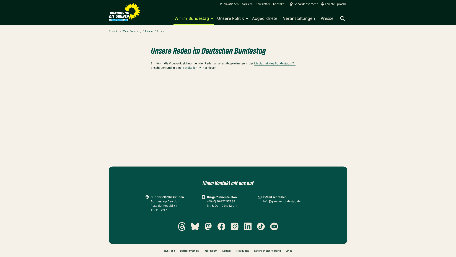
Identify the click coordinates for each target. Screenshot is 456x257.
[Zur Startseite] (124, 12)
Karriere (247, 4)
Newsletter (262, 4)
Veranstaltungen (299, 18)
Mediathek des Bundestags (272, 63)
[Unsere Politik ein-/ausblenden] (247, 19)
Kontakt (278, 4)
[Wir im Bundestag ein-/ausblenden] (212, 19)
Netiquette (242, 250)
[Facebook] (221, 226)
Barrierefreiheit (189, 250)
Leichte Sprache (336, 4)
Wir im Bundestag (192, 18)
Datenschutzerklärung (267, 250)
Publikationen (229, 4)
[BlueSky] (195, 226)
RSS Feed (169, 250)
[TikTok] (260, 226)
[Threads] (181, 226)
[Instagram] (234, 226)
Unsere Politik (230, 18)
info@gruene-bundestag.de (281, 201)
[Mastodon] (208, 226)
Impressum (210, 250)
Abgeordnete (264, 18)
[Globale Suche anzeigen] (343, 19)
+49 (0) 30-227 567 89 (221, 201)
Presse (327, 18)
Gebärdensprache (306, 4)
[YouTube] (274, 226)
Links (289, 250)
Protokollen (189, 68)
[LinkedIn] (247, 226)
